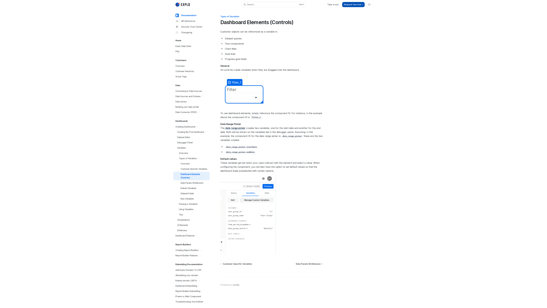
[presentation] (193, 158)
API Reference (188, 21)
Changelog (186, 32)
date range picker (235, 128)
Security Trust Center (191, 27)
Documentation (188, 15)
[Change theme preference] (369, 4)
